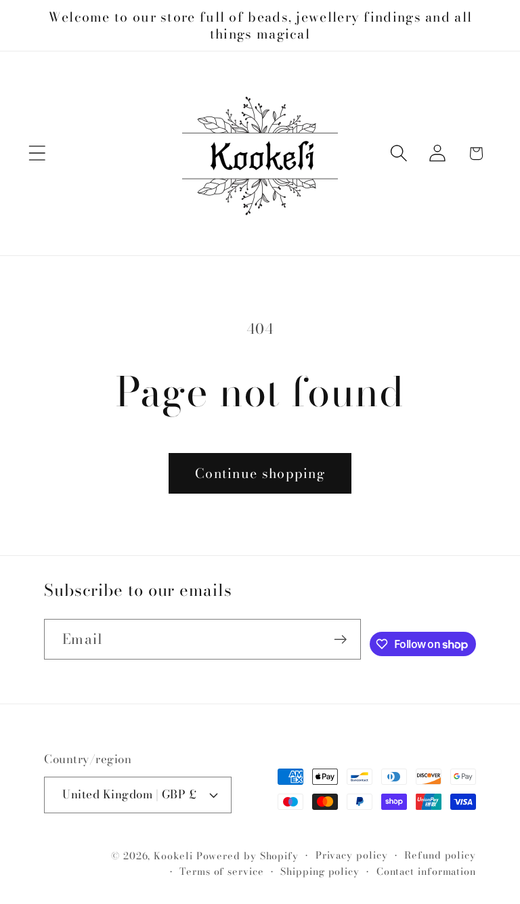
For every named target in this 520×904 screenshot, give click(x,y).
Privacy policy (352, 855)
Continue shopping (260, 473)
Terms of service (221, 871)
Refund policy (440, 855)
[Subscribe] (340, 639)
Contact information (426, 871)
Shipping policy (320, 871)
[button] (37, 153)
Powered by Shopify (247, 855)
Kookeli (173, 855)
